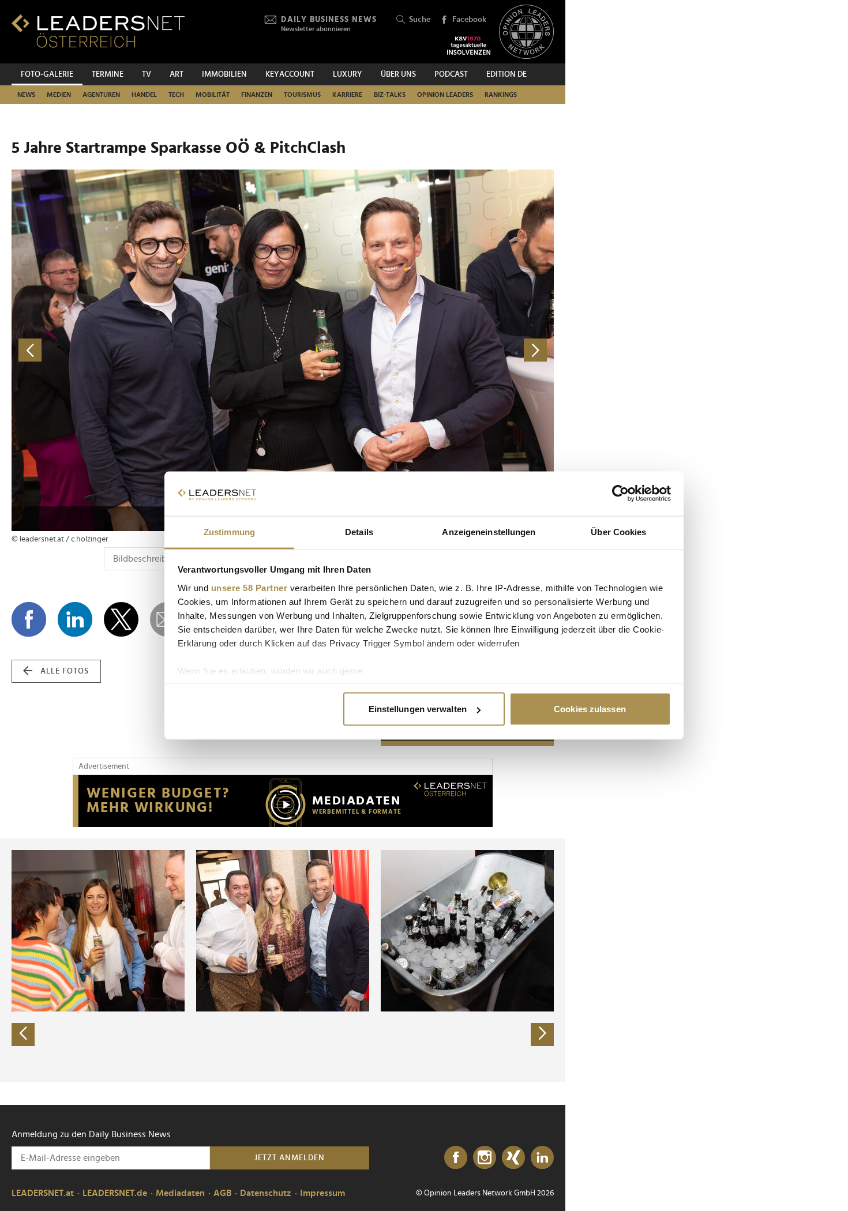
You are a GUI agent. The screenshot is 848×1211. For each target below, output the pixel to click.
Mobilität (213, 94)
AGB (222, 1193)
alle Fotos (64, 671)
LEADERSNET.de (114, 1193)
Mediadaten (180, 1193)
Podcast (451, 74)
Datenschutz (265, 1193)
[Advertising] (283, 801)
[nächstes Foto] (418, 350)
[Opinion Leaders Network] (526, 32)
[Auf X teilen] (121, 619)
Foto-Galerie (47, 74)
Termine (107, 74)
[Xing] (513, 1157)
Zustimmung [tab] (229, 531)
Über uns (398, 74)
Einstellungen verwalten (418, 709)
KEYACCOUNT (289, 74)
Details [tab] (359, 531)
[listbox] (283, 960)
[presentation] (23, 1034)
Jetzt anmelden (289, 1158)
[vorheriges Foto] (147, 350)
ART (176, 74)
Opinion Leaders (445, 94)
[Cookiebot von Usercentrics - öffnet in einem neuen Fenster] (620, 493)
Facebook (469, 20)
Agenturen (101, 94)
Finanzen (256, 94)
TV (146, 74)
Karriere (347, 94)
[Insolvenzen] (468, 45)
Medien (59, 94)
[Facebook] (455, 1157)
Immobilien (224, 74)
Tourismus (302, 94)
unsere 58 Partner (249, 587)
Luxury (347, 74)
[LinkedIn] (542, 1157)
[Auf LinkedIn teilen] (75, 619)
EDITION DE (506, 74)
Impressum (322, 1193)
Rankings (501, 94)
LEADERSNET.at (43, 1193)
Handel (144, 94)
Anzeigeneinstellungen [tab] (488, 531)
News (26, 94)
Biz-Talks (390, 94)
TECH (176, 94)
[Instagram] (484, 1157)
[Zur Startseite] (98, 31)
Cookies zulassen (590, 709)
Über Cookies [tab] (618, 531)
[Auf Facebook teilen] (29, 619)
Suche (419, 20)
